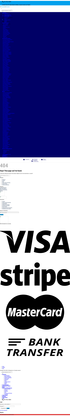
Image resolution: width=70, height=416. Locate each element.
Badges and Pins (7, 389)
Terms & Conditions (5, 184)
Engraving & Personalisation (7, 207)
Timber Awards (5, 154)
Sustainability (4, 203)
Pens (5, 392)
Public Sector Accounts (6, 182)
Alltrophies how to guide (6, 208)
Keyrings (5, 390)
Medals (3, 91)
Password (2, 406)
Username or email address (5, 404)
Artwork (3, 201)
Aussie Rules (6, 16)
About (3, 366)
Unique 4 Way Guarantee (6, 202)
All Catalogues (7, 13)
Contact (3, 180)
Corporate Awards (5, 22)
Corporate (6, 17)
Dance (5, 18)
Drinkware (6, 391)
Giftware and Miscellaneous (7, 148)
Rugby (5, 21)
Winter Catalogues (7, 14)
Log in (8, 408)
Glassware (6, 394)
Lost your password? (3, 410)
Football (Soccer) (7, 19)
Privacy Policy (4, 183)
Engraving (4, 155)
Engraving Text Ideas (6, 205)
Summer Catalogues (7, 15)
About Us (3, 179)
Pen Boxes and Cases (8, 393)
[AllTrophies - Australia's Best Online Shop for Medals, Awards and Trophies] (5, 6)
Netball (5, 20)
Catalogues (4, 12)
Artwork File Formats (6, 204)
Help (3, 181)
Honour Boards (4, 156)
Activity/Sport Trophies (6, 38)
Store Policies (4, 206)
